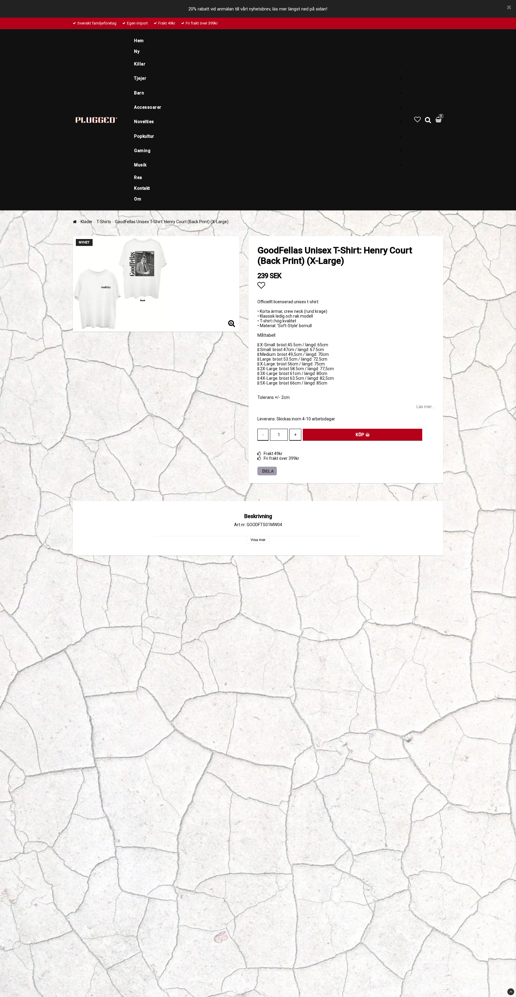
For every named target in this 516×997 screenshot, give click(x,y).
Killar (139, 64)
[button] (417, 119)
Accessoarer (148, 107)
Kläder (87, 221)
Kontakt (142, 188)
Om (137, 199)
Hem (139, 40)
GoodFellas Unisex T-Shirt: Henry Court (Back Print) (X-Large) (171, 221)
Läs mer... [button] (425, 406)
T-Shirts (103, 221)
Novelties (144, 121)
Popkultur (144, 136)
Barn (139, 93)
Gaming (142, 150)
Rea (138, 177)
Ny (136, 51)
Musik (140, 165)
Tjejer (140, 78)
